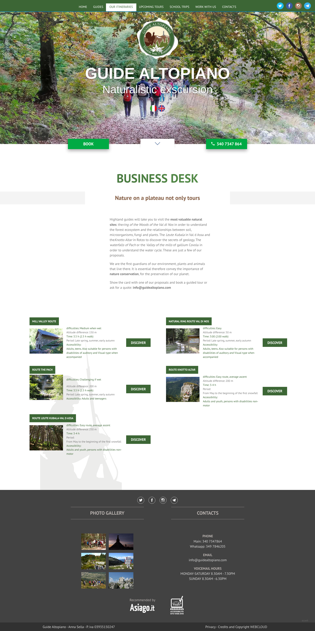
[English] (161, 108)
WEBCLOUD (258, 627)
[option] (157, 77)
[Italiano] (153, 108)
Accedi (305, 620)
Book (88, 143)
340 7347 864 (229, 143)
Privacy (210, 627)
